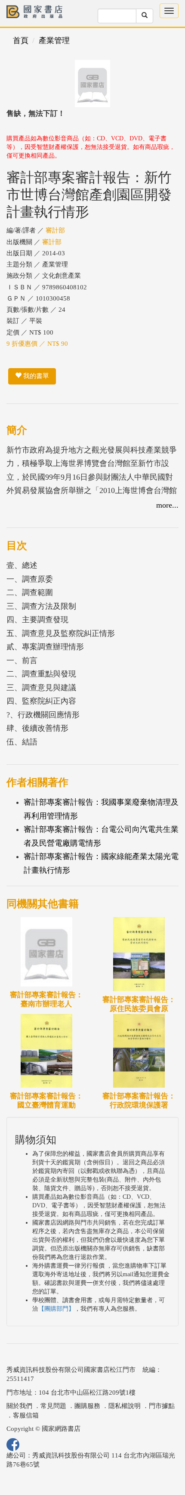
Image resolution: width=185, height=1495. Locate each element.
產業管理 (54, 40)
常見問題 (53, 1405)
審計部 (55, 230)
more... (167, 505)
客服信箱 (26, 1415)
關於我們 (19, 1405)
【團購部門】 (56, 1309)
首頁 (20, 40)
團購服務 (87, 1405)
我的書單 (35, 375)
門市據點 (162, 1405)
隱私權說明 (124, 1405)
